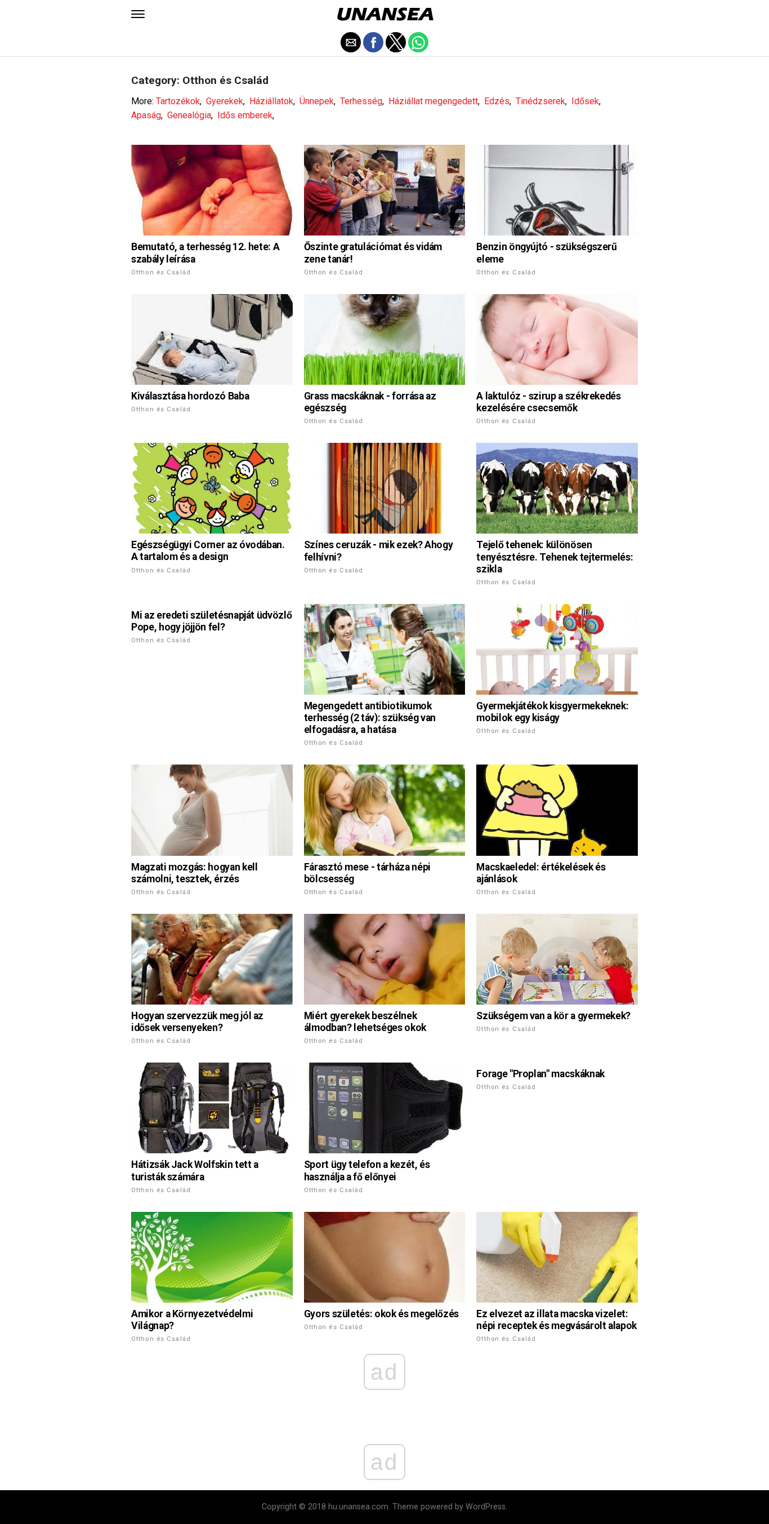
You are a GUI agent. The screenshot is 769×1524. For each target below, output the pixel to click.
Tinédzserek (540, 101)
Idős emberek (244, 115)
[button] (138, 14)
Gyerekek (224, 101)
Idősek (585, 101)
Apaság (146, 115)
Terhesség (361, 101)
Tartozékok (178, 101)
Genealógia (189, 115)
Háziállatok (271, 101)
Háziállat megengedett (433, 101)
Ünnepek (316, 101)
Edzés (496, 101)
